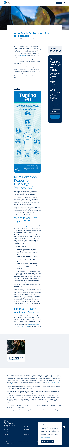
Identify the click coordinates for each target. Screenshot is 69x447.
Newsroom (27, 434)
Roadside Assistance (9, 432)
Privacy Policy (6, 441)
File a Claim (6, 429)
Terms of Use (30, 441)
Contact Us (27, 429)
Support (26, 426)
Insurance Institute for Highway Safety (29, 226)
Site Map (36, 441)
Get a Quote (7, 426)
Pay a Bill (6, 434)
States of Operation (21, 441)
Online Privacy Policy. (45, 437)
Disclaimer (13, 441)
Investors (26, 432)
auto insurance (23, 55)
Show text (17, 88)
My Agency (59, 3)
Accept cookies (46, 441)
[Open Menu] (64, 3)
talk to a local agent (23, 326)
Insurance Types (55, 104)
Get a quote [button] (55, 116)
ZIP (52, 109)
